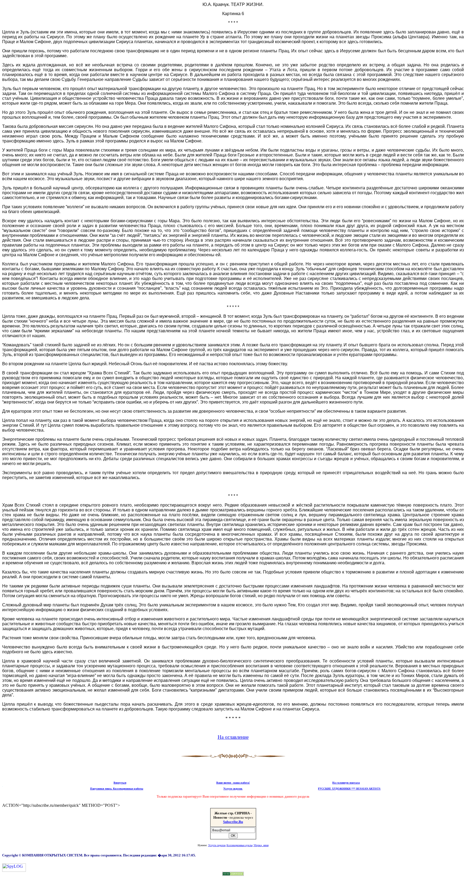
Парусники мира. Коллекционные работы (116, 788)
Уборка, (261, 845)
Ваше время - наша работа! (233, 782)
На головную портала (346, 782)
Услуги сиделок (232, 788)
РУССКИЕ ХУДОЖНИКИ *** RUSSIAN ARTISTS (349, 788)
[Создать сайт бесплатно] (233, 874)
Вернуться (120, 782)
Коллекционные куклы (240, 845)
